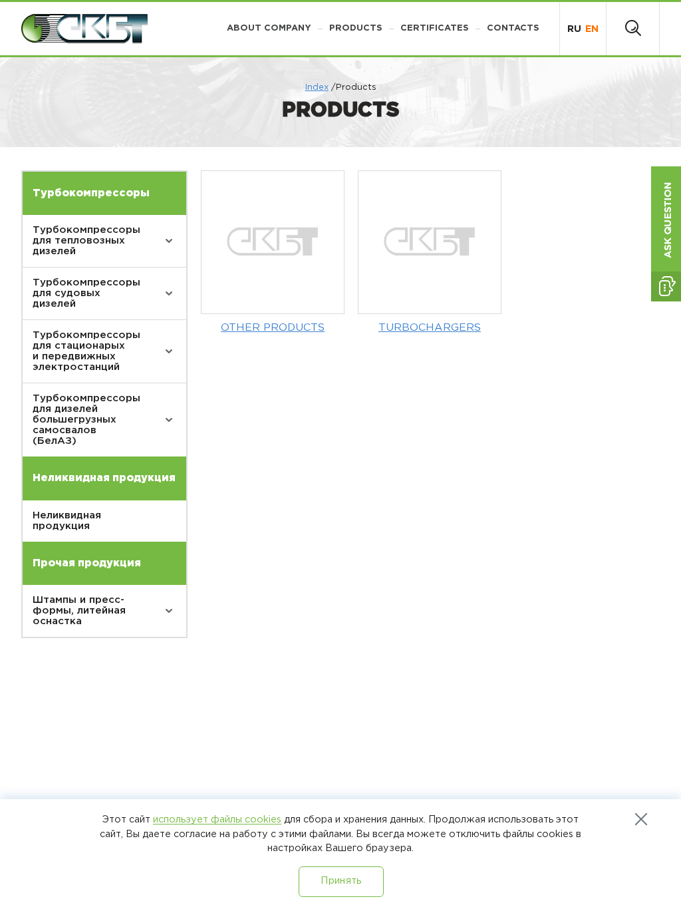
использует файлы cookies (217, 819)
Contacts (513, 28)
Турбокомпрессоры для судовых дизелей (86, 293)
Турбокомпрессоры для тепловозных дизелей (86, 241)
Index (317, 87)
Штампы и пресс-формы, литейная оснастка (79, 611)
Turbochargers (429, 328)
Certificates (434, 28)
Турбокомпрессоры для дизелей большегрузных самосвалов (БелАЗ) (86, 419)
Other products (273, 328)
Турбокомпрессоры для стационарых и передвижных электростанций (86, 351)
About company (269, 28)
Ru (574, 29)
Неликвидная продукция (67, 520)
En (592, 29)
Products (355, 28)
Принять (341, 880)
